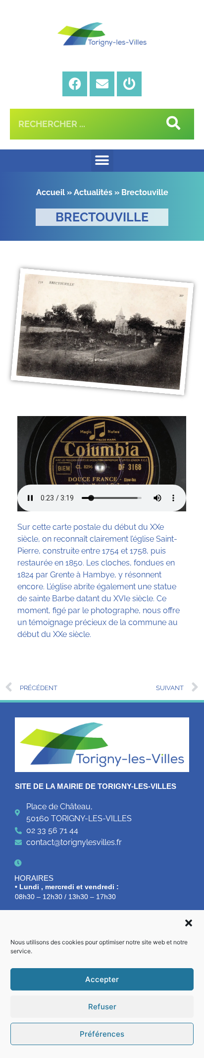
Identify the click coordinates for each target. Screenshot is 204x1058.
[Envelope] (102, 83)
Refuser (102, 1006)
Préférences (102, 1034)
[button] (189, 923)
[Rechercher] (171, 124)
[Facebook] (74, 83)
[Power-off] (129, 83)
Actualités (93, 192)
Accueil (50, 192)
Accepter (102, 979)
